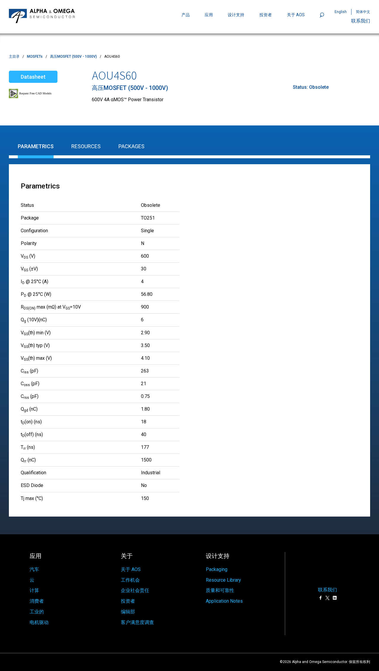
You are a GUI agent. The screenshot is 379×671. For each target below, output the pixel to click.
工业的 (37, 611)
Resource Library (223, 580)
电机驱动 (39, 622)
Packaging (216, 569)
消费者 (37, 601)
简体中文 (363, 12)
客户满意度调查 (137, 622)
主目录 (14, 56)
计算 (34, 590)
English (341, 12)
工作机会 (130, 580)
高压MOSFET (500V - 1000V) (73, 56)
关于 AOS (131, 569)
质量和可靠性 (220, 590)
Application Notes (224, 601)
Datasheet (33, 77)
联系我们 (360, 21)
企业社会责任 (135, 590)
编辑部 (128, 611)
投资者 (265, 14)
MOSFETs (35, 56)
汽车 (34, 569)
